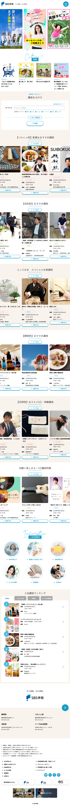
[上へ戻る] (65, 707)
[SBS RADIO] (44, 782)
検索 (36, 123)
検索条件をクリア (60, 104)
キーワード (8, 108)
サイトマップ (41, 770)
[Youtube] (46, 775)
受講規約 (6, 773)
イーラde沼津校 (41, 724)
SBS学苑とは (7, 761)
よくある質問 (7, 770)
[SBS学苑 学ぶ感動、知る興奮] (13, 4)
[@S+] (61, 782)
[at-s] (58, 775)
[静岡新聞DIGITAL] (9, 782)
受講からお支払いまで (10, 764)
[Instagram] (54, 775)
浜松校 (3, 724)
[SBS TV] (26, 782)
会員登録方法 (7, 767)
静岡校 (3, 714)
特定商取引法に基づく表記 (45, 767)
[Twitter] (50, 775)
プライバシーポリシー (44, 764)
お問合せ (6, 776)
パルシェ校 (39, 714)
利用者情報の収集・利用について (46, 761)
